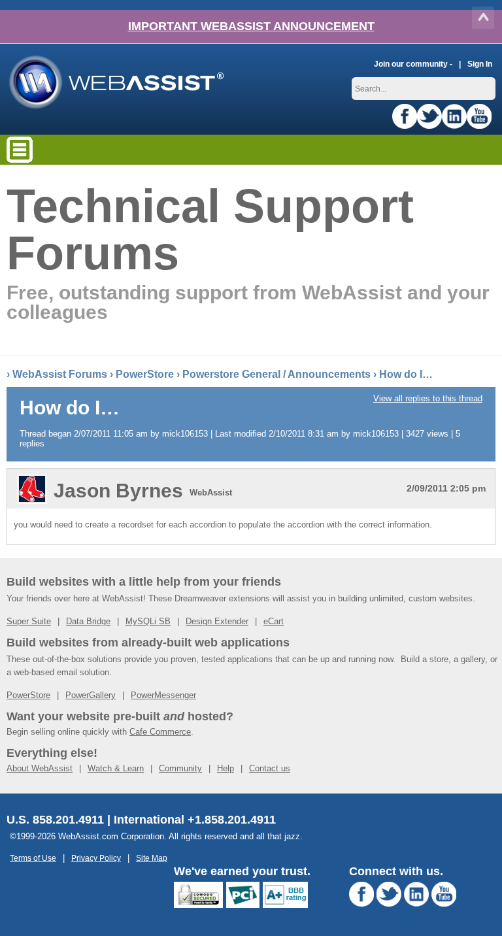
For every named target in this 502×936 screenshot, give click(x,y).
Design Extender (217, 621)
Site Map (151, 858)
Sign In (479, 63)
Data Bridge (88, 621)
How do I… (406, 374)
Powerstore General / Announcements (276, 374)
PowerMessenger (163, 695)
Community (180, 768)
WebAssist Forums (59, 374)
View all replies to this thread (427, 398)
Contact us (269, 768)
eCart (273, 621)
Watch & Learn (116, 768)
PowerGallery (90, 695)
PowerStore (145, 374)
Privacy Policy (96, 858)
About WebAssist (40, 768)
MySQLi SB (148, 621)
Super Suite (29, 621)
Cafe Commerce (160, 732)
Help (225, 768)
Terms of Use (33, 858)
